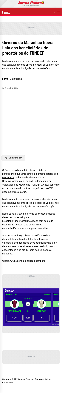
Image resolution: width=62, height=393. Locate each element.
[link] (31, 4)
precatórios (8, 177)
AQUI (12, 260)
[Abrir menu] (58, 11)
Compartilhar (15, 157)
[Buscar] (53, 11)
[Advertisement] (31, 122)
